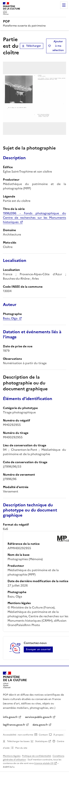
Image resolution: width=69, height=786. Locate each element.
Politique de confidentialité (36, 756)
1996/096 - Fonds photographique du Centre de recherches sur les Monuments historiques (34, 217)
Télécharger (33, 46)
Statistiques (41, 741)
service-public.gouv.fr (38, 717)
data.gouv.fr (40, 725)
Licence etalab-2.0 (43, 763)
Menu (64, 5)
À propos (58, 734)
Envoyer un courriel (38, 649)
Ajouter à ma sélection (58, 46)
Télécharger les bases (18, 741)
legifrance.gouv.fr (14, 725)
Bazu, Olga (10, 318)
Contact (43, 734)
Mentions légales (11, 756)
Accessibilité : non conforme (18, 734)
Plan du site (21, 748)
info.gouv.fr (10, 717)
